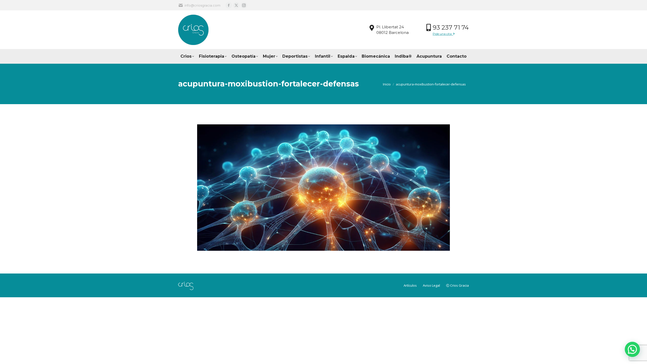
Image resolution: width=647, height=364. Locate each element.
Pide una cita (443, 34)
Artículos (411, 285)
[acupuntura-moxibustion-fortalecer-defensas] (323, 187)
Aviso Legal (432, 285)
